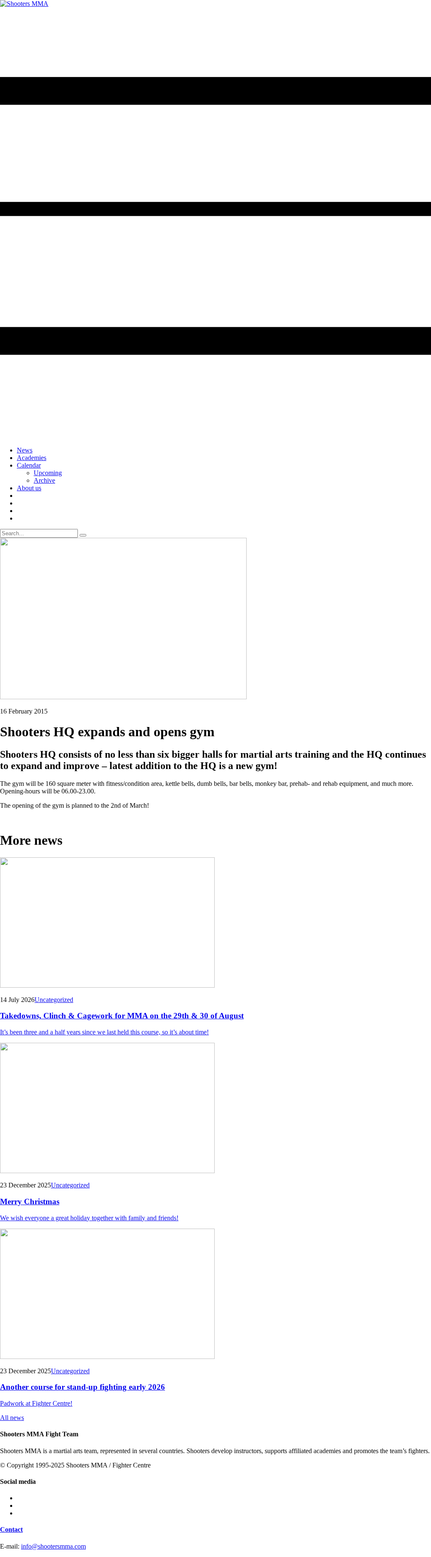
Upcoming (48, 472)
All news (12, 1417)
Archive (44, 480)
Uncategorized (54, 999)
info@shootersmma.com (53, 1546)
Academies (31, 457)
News (24, 450)
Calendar (29, 465)
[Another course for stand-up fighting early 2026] (215, 1295)
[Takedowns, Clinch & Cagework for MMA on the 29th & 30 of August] (215, 923)
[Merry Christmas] (215, 1109)
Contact (11, 1529)
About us (29, 488)
